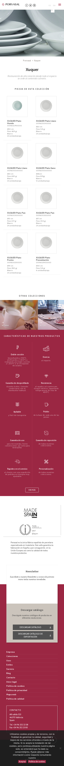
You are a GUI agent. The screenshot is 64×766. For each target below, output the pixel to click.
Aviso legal (11, 682)
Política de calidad (15, 699)
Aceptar (22, 761)
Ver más (32, 490)
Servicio (10, 669)
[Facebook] (26, 5)
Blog (8, 673)
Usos (8, 660)
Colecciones (12, 656)
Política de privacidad (16, 690)
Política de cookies (15, 686)
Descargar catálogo (30, 627)
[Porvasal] (11, 4)
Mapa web (11, 694)
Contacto (10, 677)
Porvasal (27, 60)
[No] (60, 748)
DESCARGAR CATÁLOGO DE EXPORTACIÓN (30, 635)
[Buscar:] (43, 4)
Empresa (10, 652)
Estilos (9, 665)
